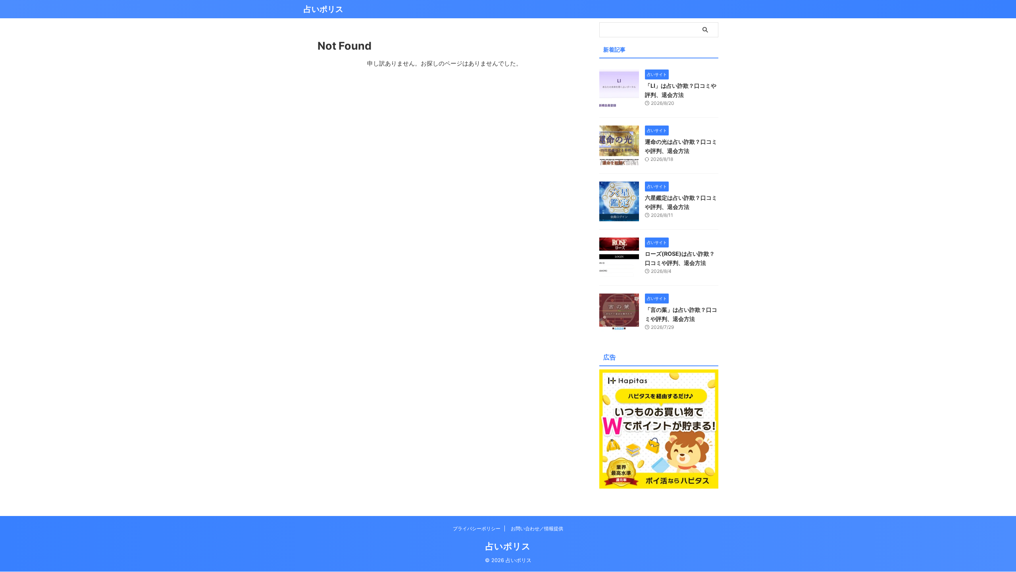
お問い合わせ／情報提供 (537, 528)
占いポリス (323, 9)
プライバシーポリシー (476, 528)
